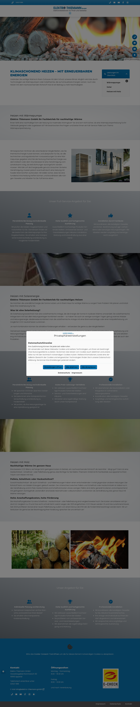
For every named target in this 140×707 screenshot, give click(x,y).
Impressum (77, 373)
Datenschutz (64, 373)
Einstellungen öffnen (53, 367)
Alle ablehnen (72, 367)
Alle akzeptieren (89, 367)
